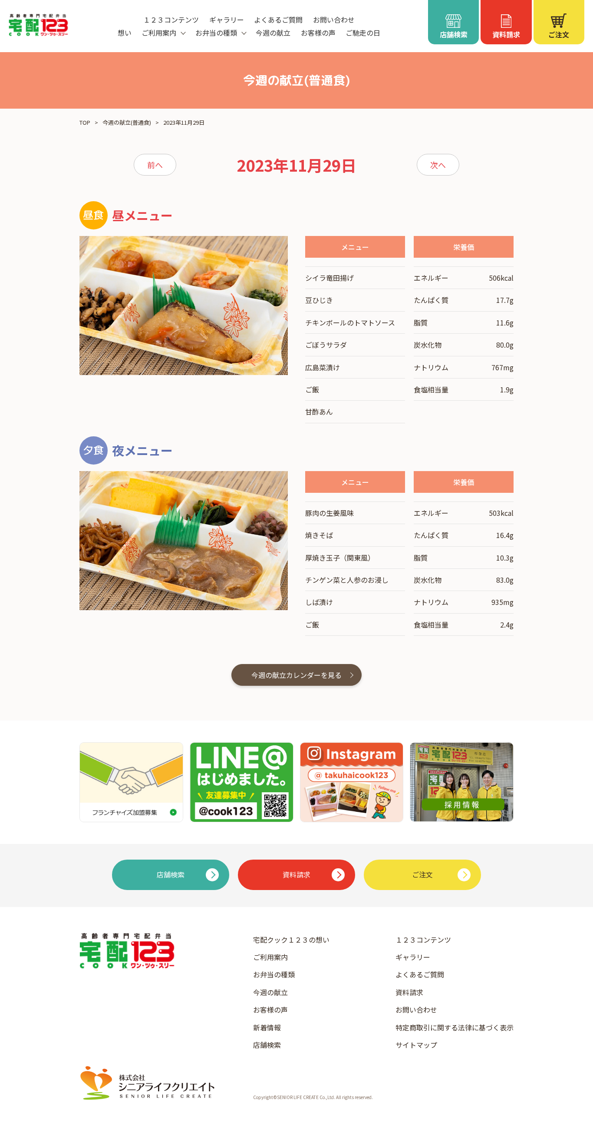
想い (125, 32)
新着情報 (267, 1027)
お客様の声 (318, 32)
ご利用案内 (270, 957)
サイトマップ (416, 1045)
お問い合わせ (334, 19)
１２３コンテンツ (171, 19)
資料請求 (409, 992)
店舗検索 (267, 1045)
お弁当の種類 (274, 974)
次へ (438, 164)
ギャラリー (226, 19)
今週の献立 (273, 32)
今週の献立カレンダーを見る (296, 675)
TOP (84, 122)
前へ (155, 164)
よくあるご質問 (278, 19)
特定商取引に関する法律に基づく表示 (454, 1027)
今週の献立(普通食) (126, 122)
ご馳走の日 (363, 32)
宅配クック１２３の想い (291, 939)
